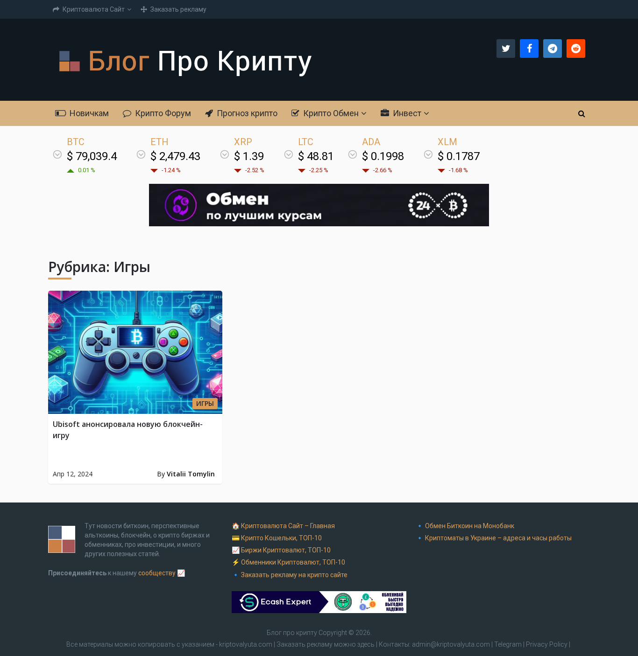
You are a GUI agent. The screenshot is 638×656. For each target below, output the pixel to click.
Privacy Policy (546, 644)
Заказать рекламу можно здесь (326, 644)
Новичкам (88, 113)
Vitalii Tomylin (191, 473)
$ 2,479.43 (175, 156)
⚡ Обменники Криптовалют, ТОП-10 (288, 562)
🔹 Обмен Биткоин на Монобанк (465, 526)
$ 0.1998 (383, 156)
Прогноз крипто (246, 113)
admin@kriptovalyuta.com (451, 644)
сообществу (157, 573)
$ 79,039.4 (92, 156)
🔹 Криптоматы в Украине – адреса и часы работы (494, 538)
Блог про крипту (292, 632)
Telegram (508, 644)
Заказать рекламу (177, 9)
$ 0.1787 (459, 156)
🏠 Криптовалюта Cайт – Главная (283, 526)
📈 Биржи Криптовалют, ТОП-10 (281, 550)
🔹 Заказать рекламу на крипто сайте (289, 575)
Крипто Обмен (330, 113)
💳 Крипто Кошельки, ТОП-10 (277, 538)
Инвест (406, 113)
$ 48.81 (316, 156)
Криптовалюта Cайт (93, 9)
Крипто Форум (162, 113)
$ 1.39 (249, 156)
